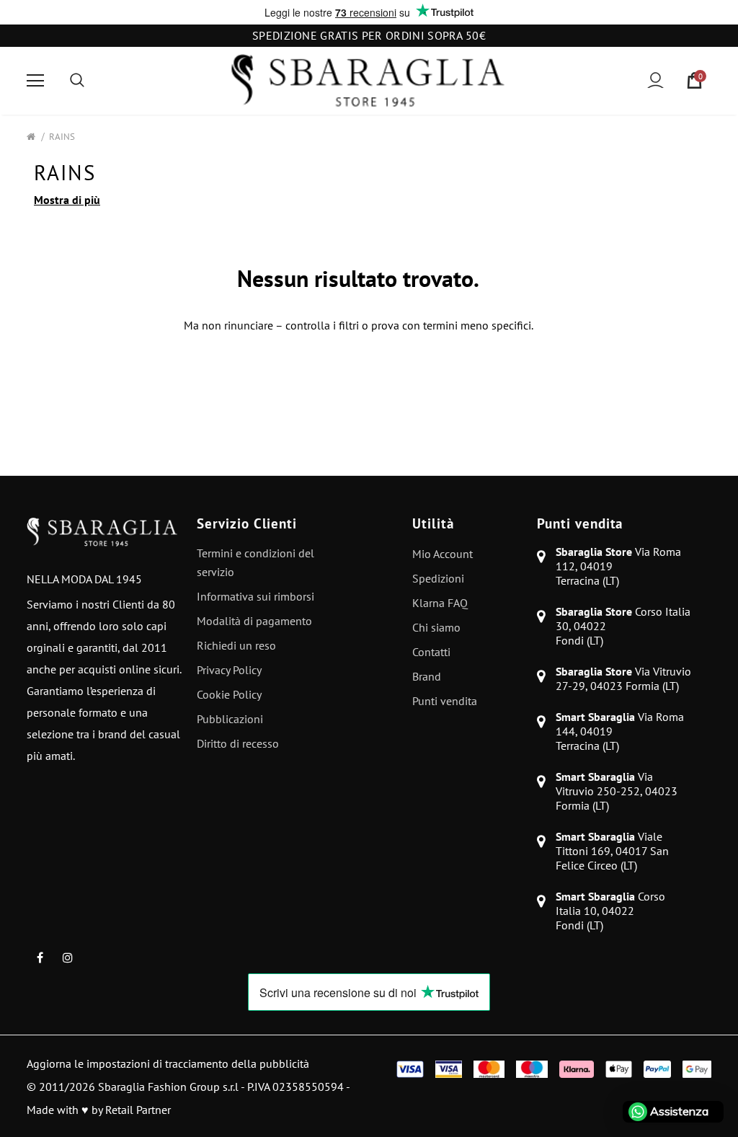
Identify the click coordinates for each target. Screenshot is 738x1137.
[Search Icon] (77, 81)
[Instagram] (68, 957)
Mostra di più (67, 200)
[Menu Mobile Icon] (35, 80)
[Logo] (367, 80)
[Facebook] (40, 957)
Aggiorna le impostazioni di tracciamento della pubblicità (168, 1063)
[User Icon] (655, 80)
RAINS (62, 136)
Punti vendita (580, 523)
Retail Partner (138, 1109)
